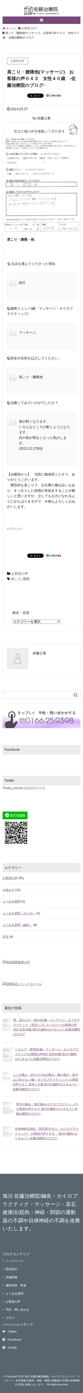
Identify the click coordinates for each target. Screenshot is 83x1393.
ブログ (10, 1318)
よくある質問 (11, 901)
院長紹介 (11, 1269)
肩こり (16, 579)
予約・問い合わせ (17, 1309)
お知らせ (8, 889)
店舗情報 (11, 1277)
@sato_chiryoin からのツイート (24, 787)
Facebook (14, 1339)
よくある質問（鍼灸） (17, 925)
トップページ (14, 1261)
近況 (6, 936)
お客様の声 (19, 573)
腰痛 (26, 579)
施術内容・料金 (16, 1285)
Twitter (12, 1331)
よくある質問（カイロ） (19, 913)
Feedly (12, 1347)
